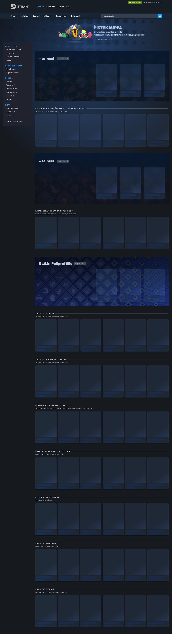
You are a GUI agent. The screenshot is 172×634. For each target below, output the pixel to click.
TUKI (68, 6)
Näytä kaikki (63, 59)
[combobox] (129, 16)
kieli (157, 2)
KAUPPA (40, 6)
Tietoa (60, 6)
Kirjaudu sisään (148, 2)
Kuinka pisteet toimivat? (103, 39)
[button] (13, 16)
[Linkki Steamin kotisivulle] (19, 9)
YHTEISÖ (50, 6)
